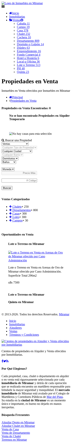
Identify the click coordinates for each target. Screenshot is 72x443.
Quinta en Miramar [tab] (21, 302)
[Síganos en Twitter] (4, 361)
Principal (17, 97)
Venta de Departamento (16, 432)
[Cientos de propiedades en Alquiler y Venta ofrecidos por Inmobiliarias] (22, 3)
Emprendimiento (29, 51)
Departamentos (21, 210)
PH (21, 68)
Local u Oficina (28, 61)
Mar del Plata (55, 396)
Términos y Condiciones (24, 334)
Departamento (28, 40)
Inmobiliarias (17, 16)
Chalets (17, 206)
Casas (16, 213)
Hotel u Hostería (28, 58)
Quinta (23, 72)
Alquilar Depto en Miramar (18, 422)
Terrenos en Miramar (14, 439)
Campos (17, 220)
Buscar (7, 188)
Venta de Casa (10, 429)
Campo (23, 27)
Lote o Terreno (28, 65)
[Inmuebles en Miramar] (36, 344)
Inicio (15, 13)
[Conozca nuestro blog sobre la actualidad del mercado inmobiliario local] (7, 361)
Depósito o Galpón (30, 44)
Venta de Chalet (11, 436)
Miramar (64, 314)
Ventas (16, 20)
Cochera (24, 37)
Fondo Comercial (28, 54)
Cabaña (23, 23)
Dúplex (23, 47)
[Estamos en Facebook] (2, 361)
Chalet (23, 34)
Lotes (15, 217)
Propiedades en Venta (23, 100)
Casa (22, 30)
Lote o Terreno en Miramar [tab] (26, 243)
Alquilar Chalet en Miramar (18, 425)
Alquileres (15, 327)
